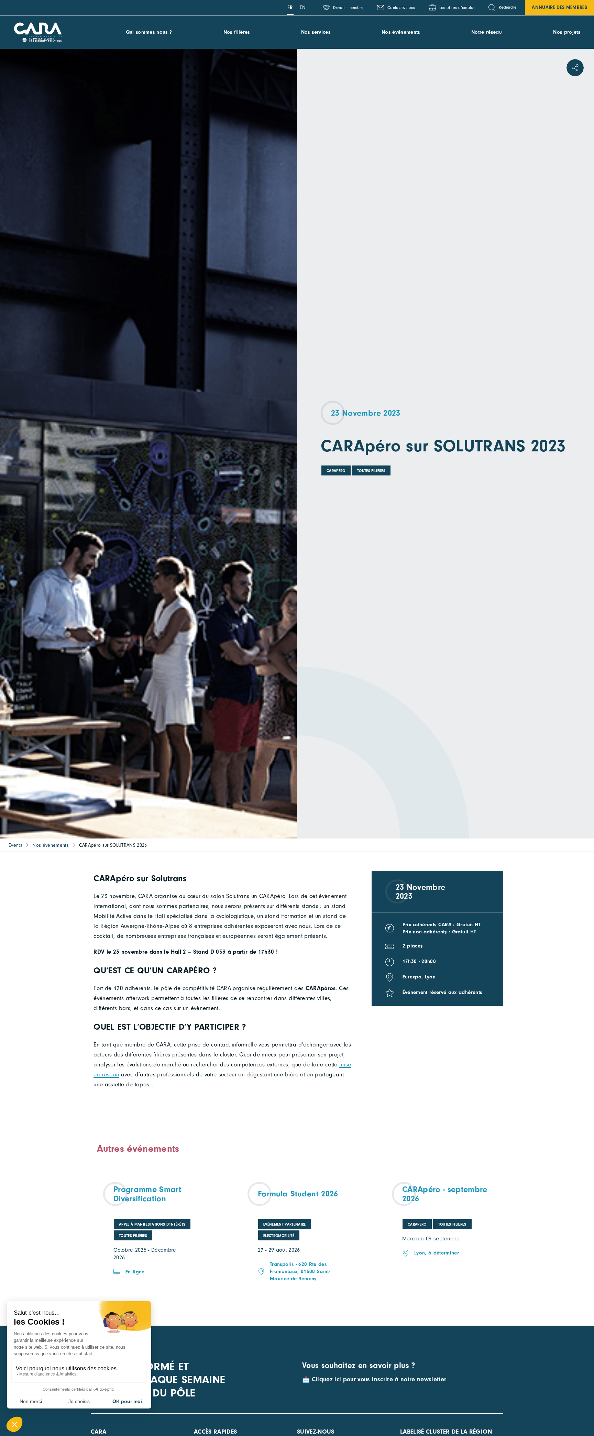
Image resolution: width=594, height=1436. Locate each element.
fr (290, 7)
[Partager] (575, 67)
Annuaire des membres (559, 7)
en (303, 7)
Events (15, 845)
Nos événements (401, 32)
